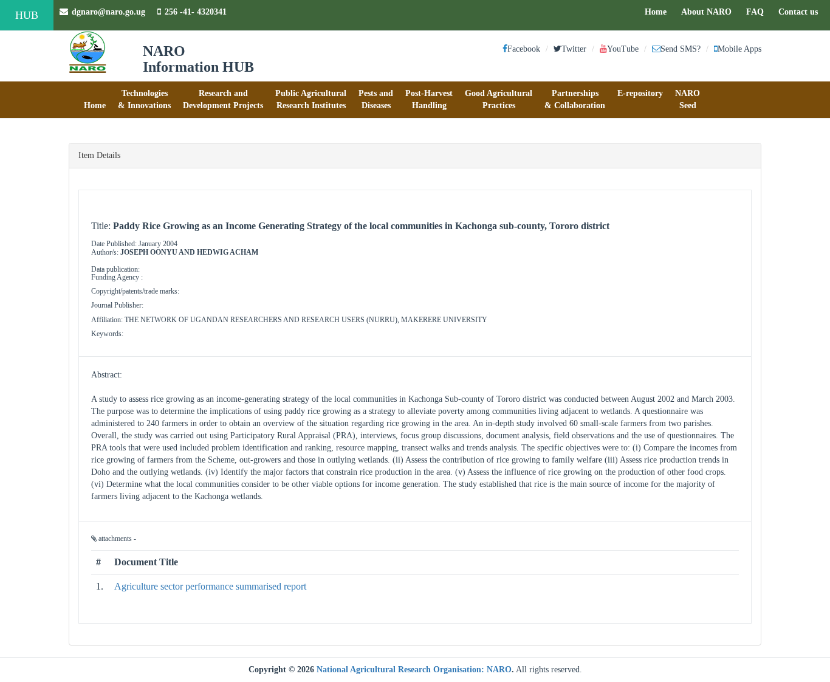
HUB (26, 15)
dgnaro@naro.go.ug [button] (108, 11)
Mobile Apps (739, 48)
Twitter (573, 48)
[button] (95, 99)
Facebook (523, 48)
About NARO (706, 11)
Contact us (801, 11)
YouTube (623, 48)
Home (659, 11)
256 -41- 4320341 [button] (196, 11)
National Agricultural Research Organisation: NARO (414, 669)
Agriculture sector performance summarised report (210, 586)
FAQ (758, 11)
